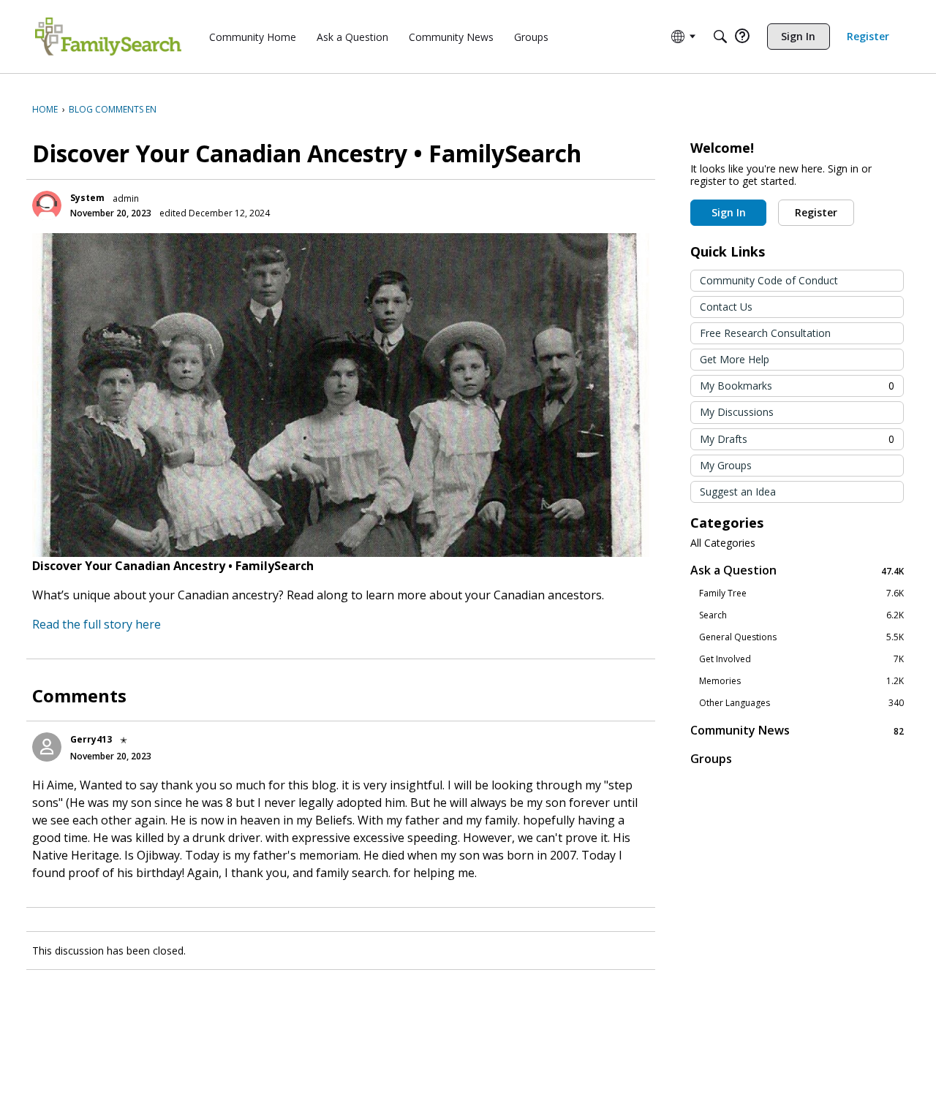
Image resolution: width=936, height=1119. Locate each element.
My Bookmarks (797, 385)
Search (801, 615)
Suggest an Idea (738, 491)
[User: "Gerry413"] (46, 747)
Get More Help (734, 359)
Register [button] (816, 212)
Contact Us (726, 307)
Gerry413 (91, 739)
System (87, 197)
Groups (711, 758)
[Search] (720, 36)
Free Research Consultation (765, 333)
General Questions (801, 637)
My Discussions (737, 412)
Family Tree (801, 593)
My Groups (726, 465)
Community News (797, 730)
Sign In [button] (729, 212)
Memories (801, 681)
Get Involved (801, 659)
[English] (108, 37)
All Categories (722, 543)
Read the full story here (96, 624)
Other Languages (801, 703)
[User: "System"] (46, 205)
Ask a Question (797, 570)
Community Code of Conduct (769, 280)
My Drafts (797, 439)
